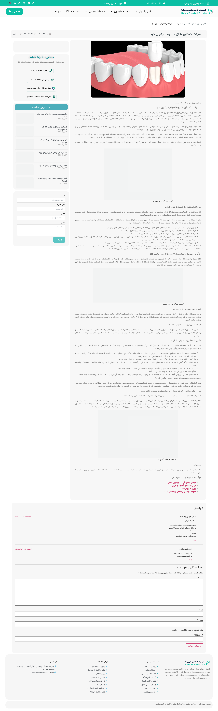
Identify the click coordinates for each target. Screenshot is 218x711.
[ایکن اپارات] (10, 3)
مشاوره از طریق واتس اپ (195, 3)
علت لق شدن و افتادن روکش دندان (53, 165)
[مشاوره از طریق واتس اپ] (208, 3)
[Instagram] (24, 3)
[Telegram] (19, 3)
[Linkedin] (29, 3)
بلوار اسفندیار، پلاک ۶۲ (112, 3)
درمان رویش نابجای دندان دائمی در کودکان (54, 141)
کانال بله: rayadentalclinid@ (39, 88)
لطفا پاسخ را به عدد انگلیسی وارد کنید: (187, 630)
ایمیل (63, 213)
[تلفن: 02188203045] (50, 70)
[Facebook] (33, 3)
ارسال (59, 240)
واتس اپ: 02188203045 (39, 79)
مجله (58, 11)
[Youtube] (15, 3)
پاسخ (194, 540)
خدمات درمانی (97, 11)
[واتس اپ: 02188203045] (52, 79)
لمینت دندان (189, 23)
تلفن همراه (61, 205)
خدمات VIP (72, 11)
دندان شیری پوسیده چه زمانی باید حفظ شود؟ (52, 115)
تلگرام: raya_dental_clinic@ (39, 96)
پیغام (63, 222)
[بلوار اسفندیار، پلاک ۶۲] (125, 3)
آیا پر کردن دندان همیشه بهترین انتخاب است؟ (52, 180)
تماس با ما (14, 11)
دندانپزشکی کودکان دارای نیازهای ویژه (53, 152)
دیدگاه (199, 578)
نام (64, 196)
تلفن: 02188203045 (39, 70)
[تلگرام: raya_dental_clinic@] (54, 96)
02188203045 (154, 4)
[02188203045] (164, 3)
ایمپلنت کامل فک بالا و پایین (184, 485)
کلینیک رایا (145, 11)
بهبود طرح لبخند (189, 488)
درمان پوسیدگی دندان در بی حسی (182, 482)
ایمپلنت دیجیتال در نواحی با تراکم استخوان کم (54, 128)
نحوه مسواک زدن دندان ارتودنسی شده (180, 491)
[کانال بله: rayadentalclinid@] (53, 88)
